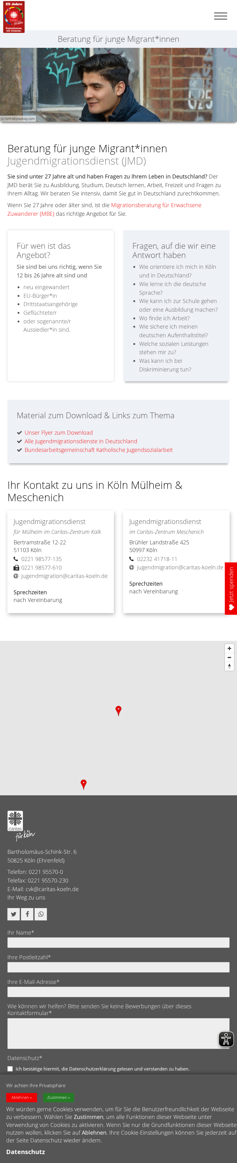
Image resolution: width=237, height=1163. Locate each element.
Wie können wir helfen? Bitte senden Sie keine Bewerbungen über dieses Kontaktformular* (99, 1009)
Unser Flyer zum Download (59, 432)
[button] (13, 914)
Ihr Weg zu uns (26, 897)
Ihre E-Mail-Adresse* (33, 981)
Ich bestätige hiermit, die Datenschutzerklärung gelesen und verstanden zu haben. (102, 1069)
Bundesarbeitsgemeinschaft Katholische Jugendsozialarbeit (99, 449)
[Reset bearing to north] (229, 666)
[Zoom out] (229, 657)
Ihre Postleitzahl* (29, 957)
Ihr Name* (20, 932)
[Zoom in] (229, 648)
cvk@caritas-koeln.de (52, 889)
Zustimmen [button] (57, 1097)
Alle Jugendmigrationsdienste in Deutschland (81, 441)
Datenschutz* (24, 1058)
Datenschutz (25, 1152)
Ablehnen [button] (20, 1097)
